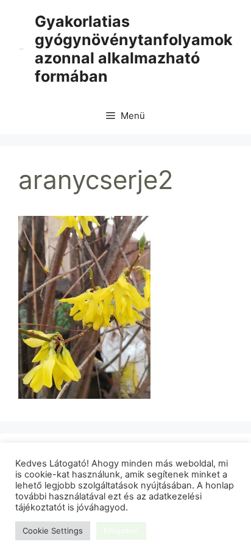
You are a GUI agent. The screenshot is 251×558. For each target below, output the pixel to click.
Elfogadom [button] (121, 530)
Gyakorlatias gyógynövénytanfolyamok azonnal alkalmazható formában (134, 48)
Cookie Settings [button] (53, 530)
